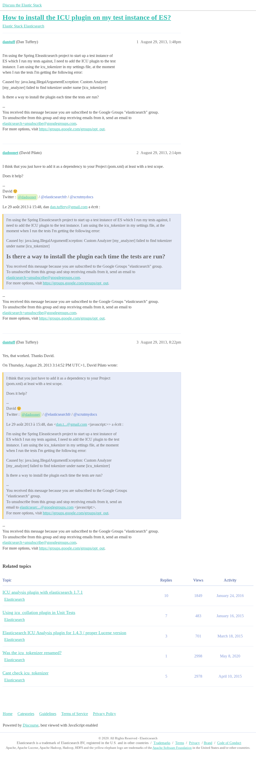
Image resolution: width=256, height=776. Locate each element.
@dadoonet (27, 197)
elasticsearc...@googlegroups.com (47, 507)
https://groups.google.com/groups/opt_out (71, 129)
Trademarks (162, 743)
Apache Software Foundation (172, 748)
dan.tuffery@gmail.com (69, 207)
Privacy (194, 743)
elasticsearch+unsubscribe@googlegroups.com (39, 123)
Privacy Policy (104, 714)
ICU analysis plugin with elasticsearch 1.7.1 (42, 592)
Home (7, 714)
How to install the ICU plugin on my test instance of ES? (86, 17)
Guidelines (47, 714)
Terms (179, 743)
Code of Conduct (229, 743)
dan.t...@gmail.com (71, 424)
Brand (208, 743)
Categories (26, 714)
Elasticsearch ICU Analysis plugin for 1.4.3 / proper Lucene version (64, 632)
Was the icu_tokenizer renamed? (32, 652)
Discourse (30, 725)
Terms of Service (74, 714)
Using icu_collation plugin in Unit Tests (38, 612)
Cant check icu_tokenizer (25, 672)
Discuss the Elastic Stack (22, 5)
